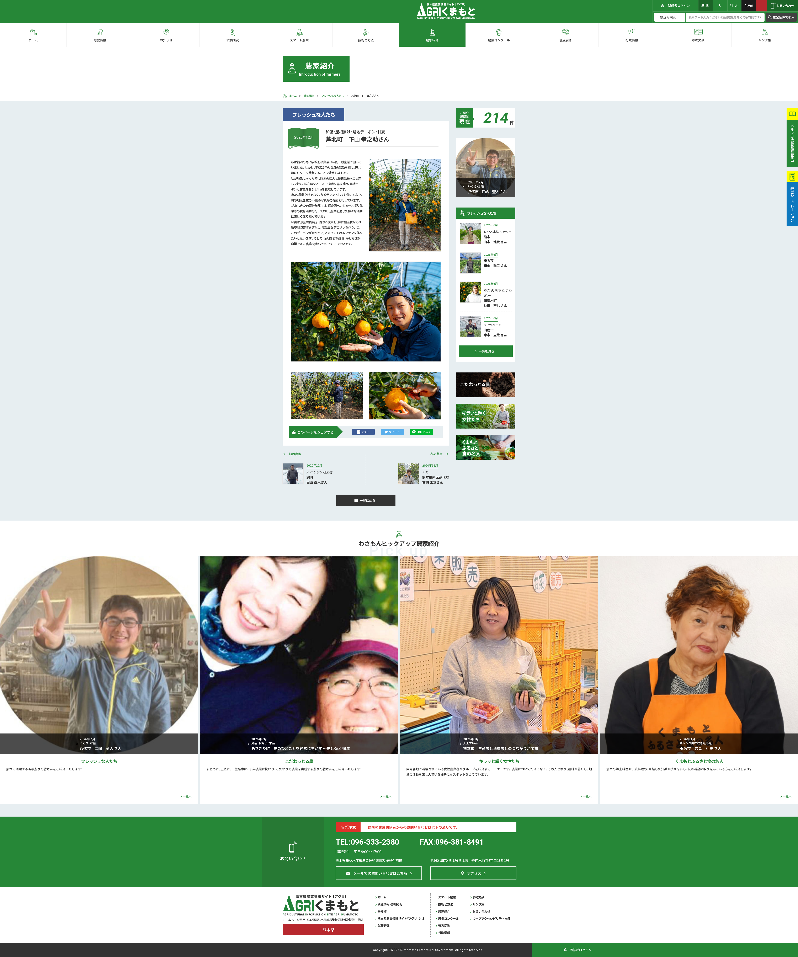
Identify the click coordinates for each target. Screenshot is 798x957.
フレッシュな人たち (99, 761)
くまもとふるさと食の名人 (699, 761)
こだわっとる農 (299, 761)
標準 (705, 5)
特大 (734, 5)
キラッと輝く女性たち (499, 761)
